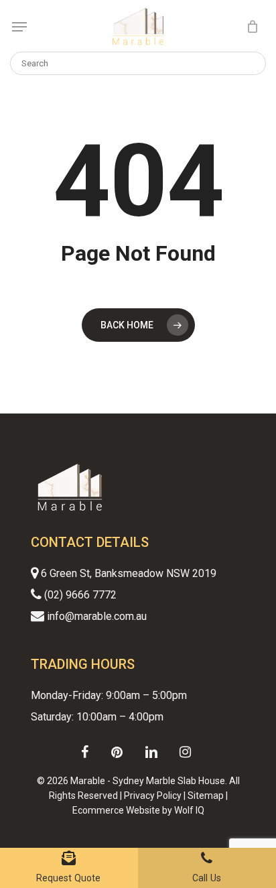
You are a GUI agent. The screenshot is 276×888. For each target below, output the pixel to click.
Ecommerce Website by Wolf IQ (138, 810)
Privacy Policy (153, 795)
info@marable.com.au (95, 616)
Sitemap (206, 795)
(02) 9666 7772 (79, 594)
